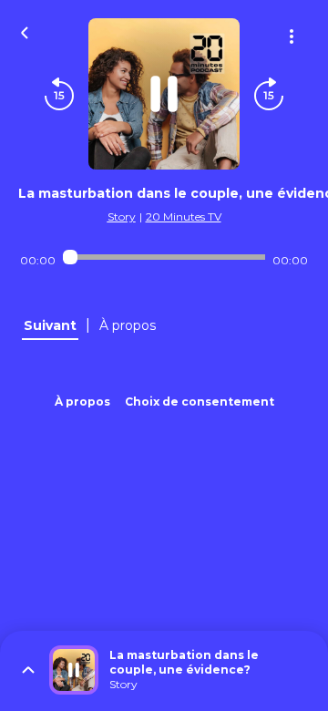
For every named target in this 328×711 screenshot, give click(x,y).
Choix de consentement (199, 401)
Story (122, 216)
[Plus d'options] (291, 36)
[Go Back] (24, 31)
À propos (82, 401)
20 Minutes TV (183, 216)
